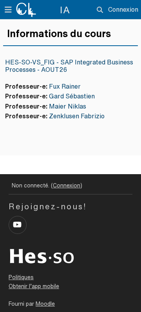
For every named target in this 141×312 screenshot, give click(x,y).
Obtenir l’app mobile (34, 286)
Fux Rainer (65, 86)
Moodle (45, 304)
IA (65, 9)
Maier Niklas (67, 106)
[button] (100, 10)
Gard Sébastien (72, 96)
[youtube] (18, 225)
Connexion (123, 9)
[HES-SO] (42, 255)
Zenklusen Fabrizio (77, 116)
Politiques (21, 277)
